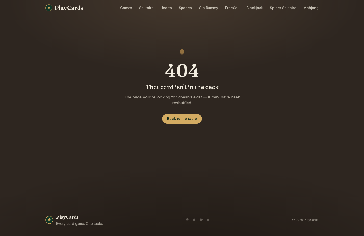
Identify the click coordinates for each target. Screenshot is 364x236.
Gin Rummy (208, 8)
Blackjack (254, 8)
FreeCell (232, 8)
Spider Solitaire (283, 8)
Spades (185, 8)
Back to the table (182, 119)
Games (126, 8)
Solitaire (146, 8)
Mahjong (311, 8)
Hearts (166, 8)
